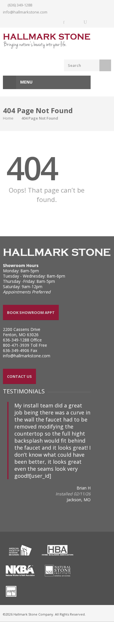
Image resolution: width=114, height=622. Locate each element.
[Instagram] (75, 22)
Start (5, 482)
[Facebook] (64, 22)
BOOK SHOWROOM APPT (31, 312)
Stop (9, 482)
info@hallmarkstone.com (25, 12)
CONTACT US (19, 376)
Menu (25, 82)
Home (8, 118)
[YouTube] (85, 22)
